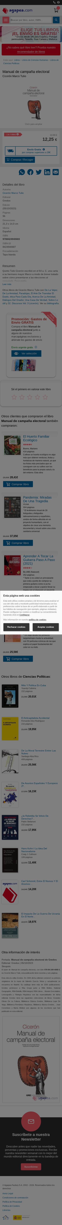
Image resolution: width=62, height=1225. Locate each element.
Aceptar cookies (46, 627)
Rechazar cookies (16, 627)
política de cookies (37, 620)
